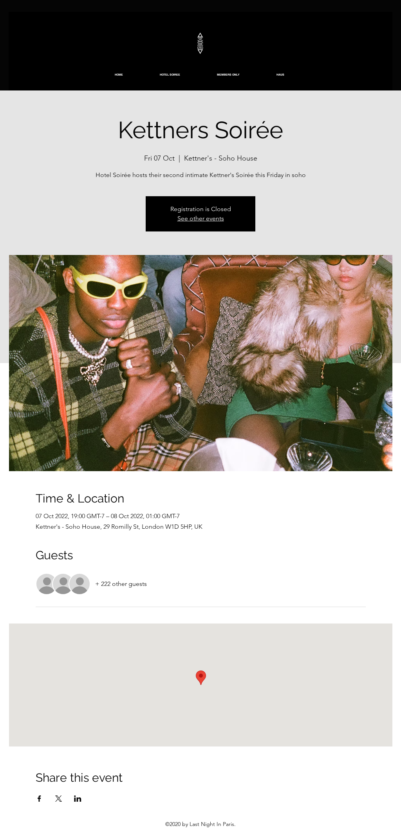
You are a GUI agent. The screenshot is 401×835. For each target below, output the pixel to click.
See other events (200, 218)
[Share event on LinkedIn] (77, 798)
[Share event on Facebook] (39, 798)
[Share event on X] (58, 798)
